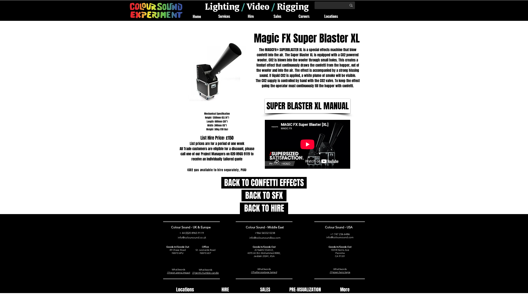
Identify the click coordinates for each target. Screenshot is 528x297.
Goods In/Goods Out (177, 246)
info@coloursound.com (340, 237)
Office (205, 246)
